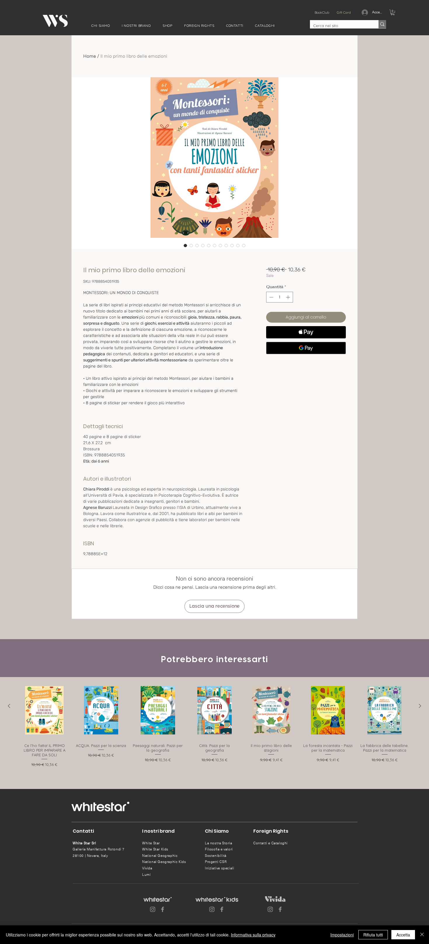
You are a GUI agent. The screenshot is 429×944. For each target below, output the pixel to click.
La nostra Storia (218, 843)
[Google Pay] (306, 348)
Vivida (147, 868)
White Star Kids (155, 849)
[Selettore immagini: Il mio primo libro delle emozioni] (185, 245)
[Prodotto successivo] (419, 705)
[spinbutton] (279, 297)
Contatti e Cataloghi (270, 843)
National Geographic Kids (164, 861)
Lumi (146, 874)
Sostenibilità (215, 855)
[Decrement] (270, 297)
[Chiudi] (421, 934)
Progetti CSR (216, 861)
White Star (151, 843)
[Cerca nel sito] (382, 24)
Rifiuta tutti (373, 935)
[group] (214, 728)
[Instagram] (152, 909)
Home (89, 56)
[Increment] (288, 297)
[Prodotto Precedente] (9, 705)
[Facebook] (162, 909)
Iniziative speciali (219, 868)
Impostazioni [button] (342, 935)
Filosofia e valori (219, 849)
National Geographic (159, 855)
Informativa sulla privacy (253, 935)
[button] (101, 25)
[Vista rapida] (44, 710)
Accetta (403, 935)
